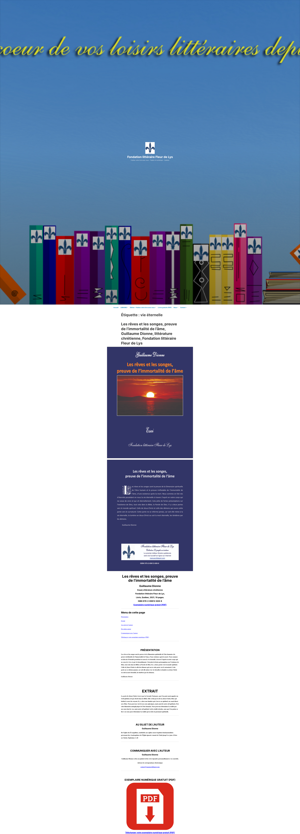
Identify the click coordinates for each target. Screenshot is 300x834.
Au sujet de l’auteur (127, 625)
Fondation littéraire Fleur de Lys (150, 157)
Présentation (124, 617)
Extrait (123, 621)
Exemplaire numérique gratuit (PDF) (150, 605)
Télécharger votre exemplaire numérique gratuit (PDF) (150, 832)
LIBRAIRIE (123, 307)
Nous (175, 307)
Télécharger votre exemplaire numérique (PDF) (135, 637)
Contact (182, 307)
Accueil (115, 307)
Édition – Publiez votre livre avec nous (142, 307)
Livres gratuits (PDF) (165, 307)
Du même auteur (126, 629)
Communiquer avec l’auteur (129, 633)
